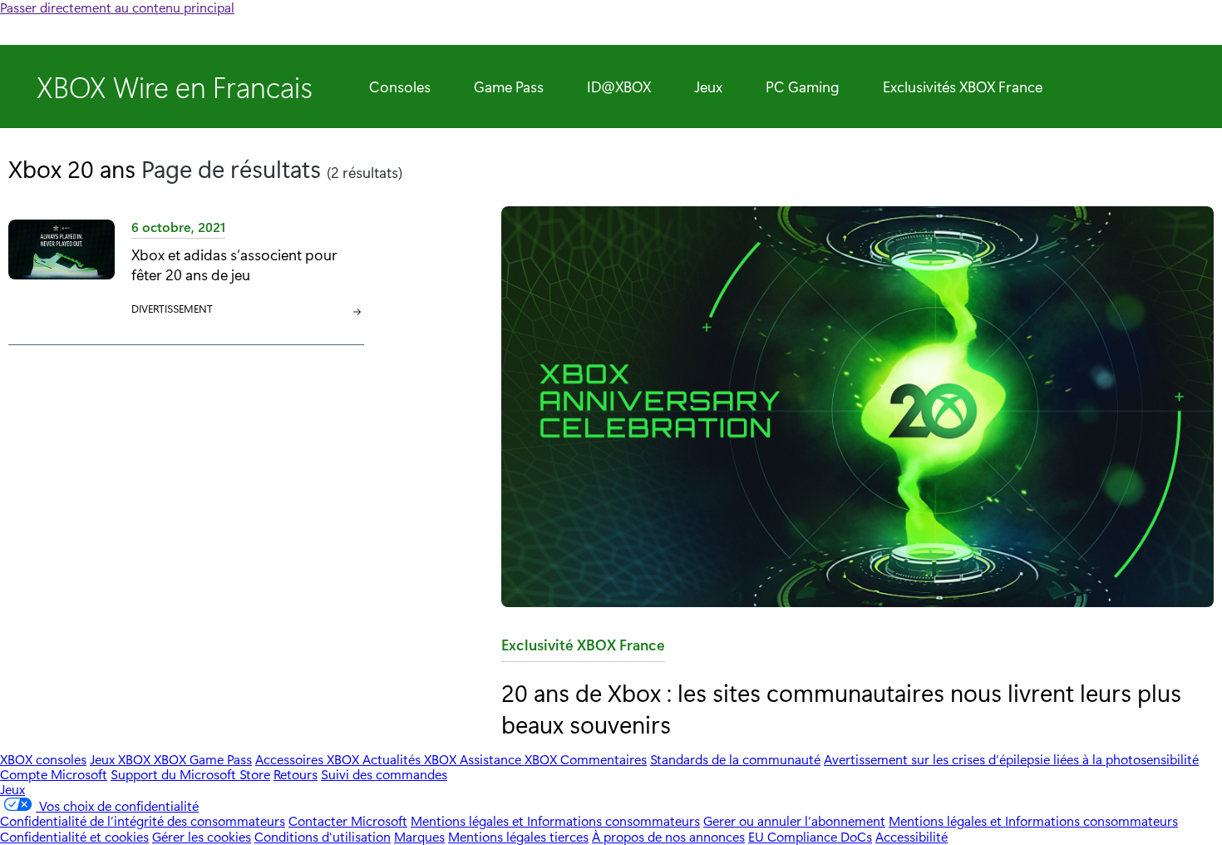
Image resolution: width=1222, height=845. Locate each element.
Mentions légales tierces (518, 836)
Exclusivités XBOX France (962, 86)
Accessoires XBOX (308, 759)
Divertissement (172, 308)
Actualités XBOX (411, 759)
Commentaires (603, 759)
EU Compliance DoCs (810, 836)
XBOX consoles (43, 759)
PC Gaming (803, 86)
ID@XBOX (619, 86)
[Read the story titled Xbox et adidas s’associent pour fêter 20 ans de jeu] (61, 269)
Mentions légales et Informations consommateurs (555, 820)
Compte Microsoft (53, 774)
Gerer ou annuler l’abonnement (794, 820)
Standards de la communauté (735, 759)
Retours (295, 774)
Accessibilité (911, 836)
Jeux (708, 86)
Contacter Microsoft (347, 820)
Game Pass (509, 86)
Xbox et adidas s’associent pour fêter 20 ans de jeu (234, 264)
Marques (419, 836)
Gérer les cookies (201, 836)
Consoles (400, 86)
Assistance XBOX (510, 759)
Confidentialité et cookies (74, 836)
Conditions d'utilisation (322, 836)
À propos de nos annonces (668, 836)
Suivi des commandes (384, 774)
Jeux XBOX (122, 759)
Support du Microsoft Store (190, 774)
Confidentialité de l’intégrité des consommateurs (142, 820)
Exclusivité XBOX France (583, 648)
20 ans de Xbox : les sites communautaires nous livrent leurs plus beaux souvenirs (841, 707)
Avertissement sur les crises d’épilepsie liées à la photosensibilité (1011, 759)
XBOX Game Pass (203, 759)
